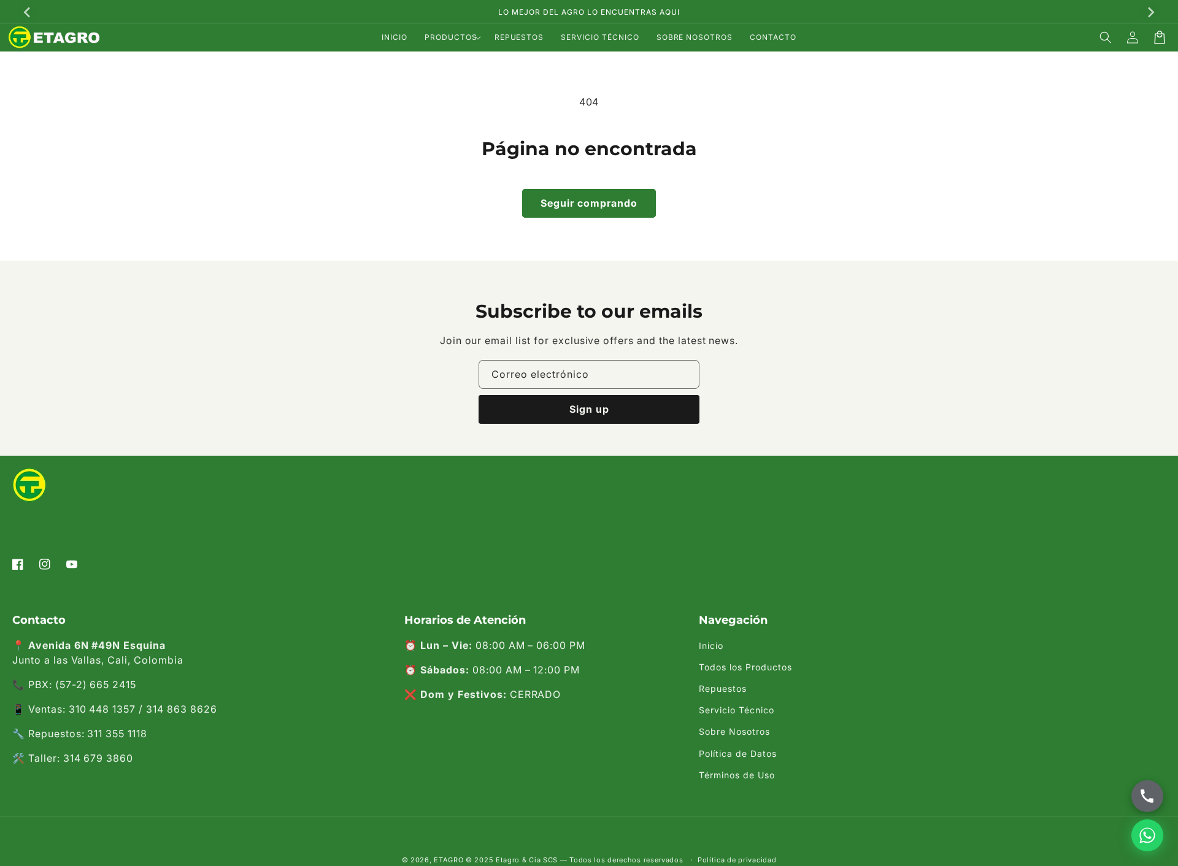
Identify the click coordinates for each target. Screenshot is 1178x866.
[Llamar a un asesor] (1147, 796)
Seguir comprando (589, 203)
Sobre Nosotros (734, 731)
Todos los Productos (745, 667)
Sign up (589, 409)
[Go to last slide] (27, 12)
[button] (451, 37)
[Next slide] (1150, 12)
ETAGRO (448, 860)
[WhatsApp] (1147, 835)
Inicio (711, 645)
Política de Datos (737, 753)
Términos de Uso (736, 775)
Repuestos (723, 688)
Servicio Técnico (736, 710)
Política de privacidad (737, 860)
